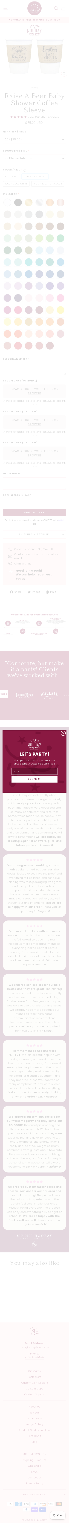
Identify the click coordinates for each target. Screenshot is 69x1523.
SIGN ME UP (35, 779)
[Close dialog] (63, 733)
